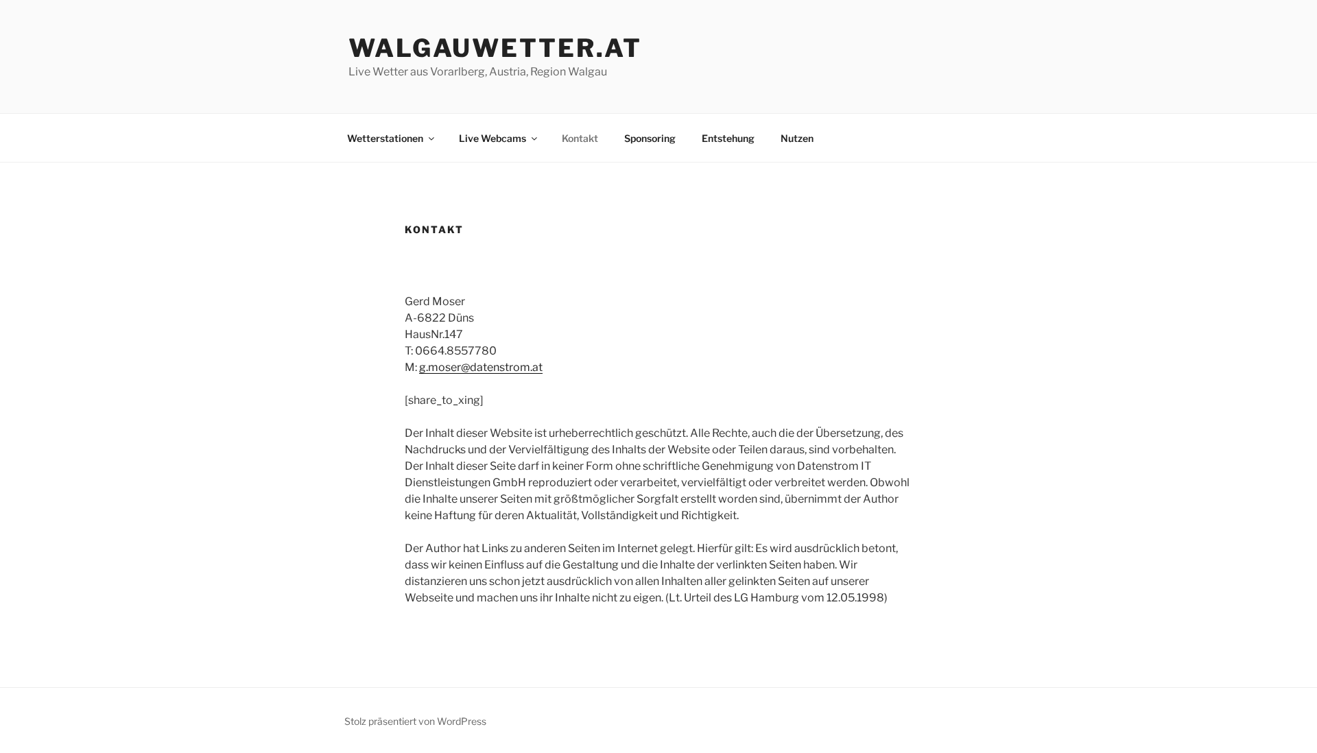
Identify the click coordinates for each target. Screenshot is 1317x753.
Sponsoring (650, 138)
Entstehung (728, 138)
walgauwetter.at (495, 48)
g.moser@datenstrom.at (481, 367)
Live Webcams (492, 138)
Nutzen (797, 138)
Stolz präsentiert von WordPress (415, 721)
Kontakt (580, 138)
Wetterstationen (385, 138)
